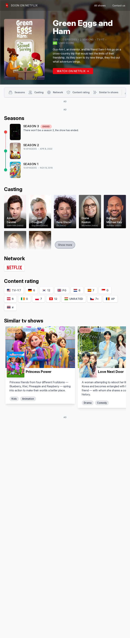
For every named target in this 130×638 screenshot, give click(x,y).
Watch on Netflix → (73, 71)
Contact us (118, 5)
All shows (100, 5)
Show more (65, 245)
